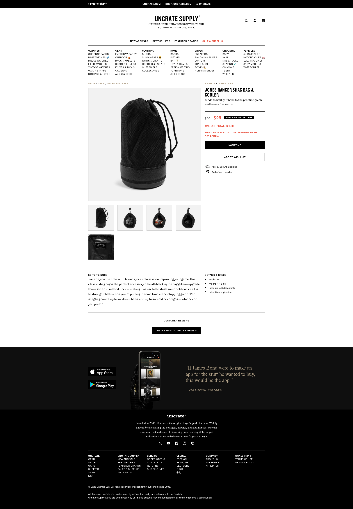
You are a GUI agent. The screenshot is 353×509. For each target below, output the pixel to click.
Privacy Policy (245, 462)
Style (92, 462)
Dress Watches (98, 60)
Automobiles (252, 54)
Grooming (229, 50)
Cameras (121, 70)
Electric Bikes (253, 60)
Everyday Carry (126, 54)
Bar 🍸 (174, 60)
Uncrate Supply (176, 18)
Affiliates (212, 465)
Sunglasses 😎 (152, 57)
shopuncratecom (178, 4)
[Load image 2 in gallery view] (130, 218)
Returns (153, 465)
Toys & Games (179, 64)
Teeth (226, 70)
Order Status (156, 459)
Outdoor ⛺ (123, 57)
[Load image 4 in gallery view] (188, 218)
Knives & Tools (125, 67)
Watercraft (251, 67)
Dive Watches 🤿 (98, 57)
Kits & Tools (230, 60)
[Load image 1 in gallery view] (101, 218)
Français (182, 462)
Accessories (150, 70)
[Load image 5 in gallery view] (101, 247)
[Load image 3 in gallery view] (159, 218)
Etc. (90, 475)
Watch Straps (97, 70)
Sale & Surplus (212, 41)
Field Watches (97, 64)
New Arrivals (139, 41)
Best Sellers (161, 41)
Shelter (93, 468)
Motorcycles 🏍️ (254, 57)
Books (174, 54)
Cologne (228, 67)
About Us (212, 459)
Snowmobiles (252, 64)
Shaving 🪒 (229, 64)
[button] (263, 3)
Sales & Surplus (129, 468)
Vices (91, 472)
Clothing (148, 50)
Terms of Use (244, 459)
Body (225, 54)
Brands (210, 83)
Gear (118, 50)
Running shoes (205, 70)
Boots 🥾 (200, 67)
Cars (91, 465)
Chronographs (98, 54)
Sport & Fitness (125, 64)
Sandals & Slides (206, 57)
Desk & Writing (180, 67)
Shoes (199, 50)
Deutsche (183, 465)
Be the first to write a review (176, 330)
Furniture (177, 70)
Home (173, 50)
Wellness (228, 74)
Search (245, 3)
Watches (94, 50)
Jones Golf (225, 83)
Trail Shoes (203, 64)
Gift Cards (125, 472)
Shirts (146, 54)
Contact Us (154, 462)
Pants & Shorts (152, 60)
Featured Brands (186, 41)
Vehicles (249, 50)
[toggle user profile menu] (254, 4)
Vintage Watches (99, 67)
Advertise (212, 462)
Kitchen (175, 57)
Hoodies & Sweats (154, 64)
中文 (178, 472)
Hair (225, 57)
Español (182, 459)
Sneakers (201, 54)
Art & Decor (178, 74)
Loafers (200, 60)
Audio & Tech (123, 74)
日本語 (179, 468)
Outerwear (150, 67)
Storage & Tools (99, 74)
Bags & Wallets (125, 60)
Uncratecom (151, 4)
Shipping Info (156, 468)
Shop (91, 83)
